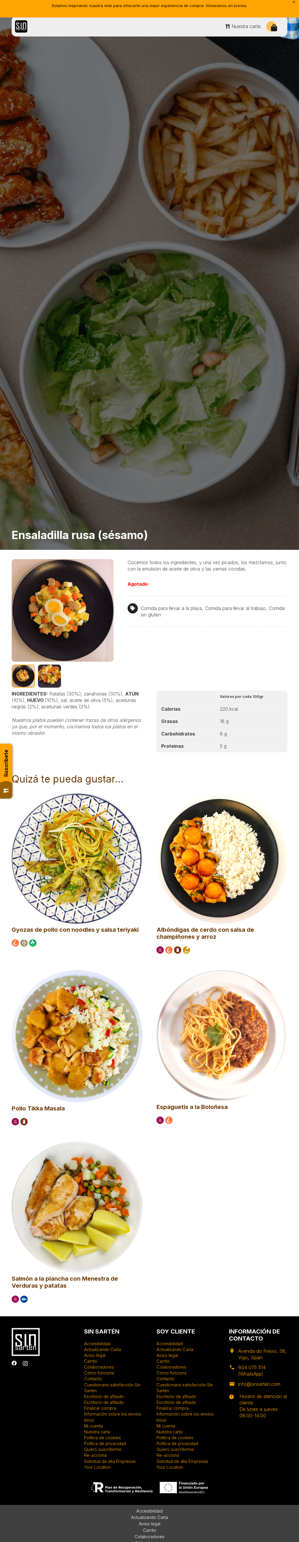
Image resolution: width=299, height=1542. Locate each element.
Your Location (97, 1467)
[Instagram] (25, 1363)
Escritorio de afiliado (104, 1396)
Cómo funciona (99, 1372)
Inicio (89, 1420)
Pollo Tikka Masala (38, 1108)
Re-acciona (95, 1455)
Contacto (93, 1378)
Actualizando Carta (102, 1349)
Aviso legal (94, 1355)
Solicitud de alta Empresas (110, 1461)
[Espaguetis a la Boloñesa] (222, 973)
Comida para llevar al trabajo (235, 608)
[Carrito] (274, 27)
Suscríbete (6, 763)
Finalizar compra (100, 1408)
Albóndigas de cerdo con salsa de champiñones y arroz (205, 933)
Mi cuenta (93, 1425)
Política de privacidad (105, 1443)
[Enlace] (21, 26)
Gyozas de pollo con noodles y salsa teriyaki (75, 929)
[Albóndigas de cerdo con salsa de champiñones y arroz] (222, 795)
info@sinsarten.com (259, 1384)
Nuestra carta (97, 1431)
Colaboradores (99, 1366)
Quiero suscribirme (102, 1449)
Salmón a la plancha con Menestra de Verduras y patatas (65, 1282)
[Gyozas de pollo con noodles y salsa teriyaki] (77, 795)
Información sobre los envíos (112, 1413)
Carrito (90, 1361)
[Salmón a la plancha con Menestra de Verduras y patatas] (77, 1144)
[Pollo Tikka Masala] (77, 973)
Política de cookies (102, 1437)
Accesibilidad (97, 1343)
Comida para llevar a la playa (171, 608)
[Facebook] (14, 1363)
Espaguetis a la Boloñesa (192, 1106)
